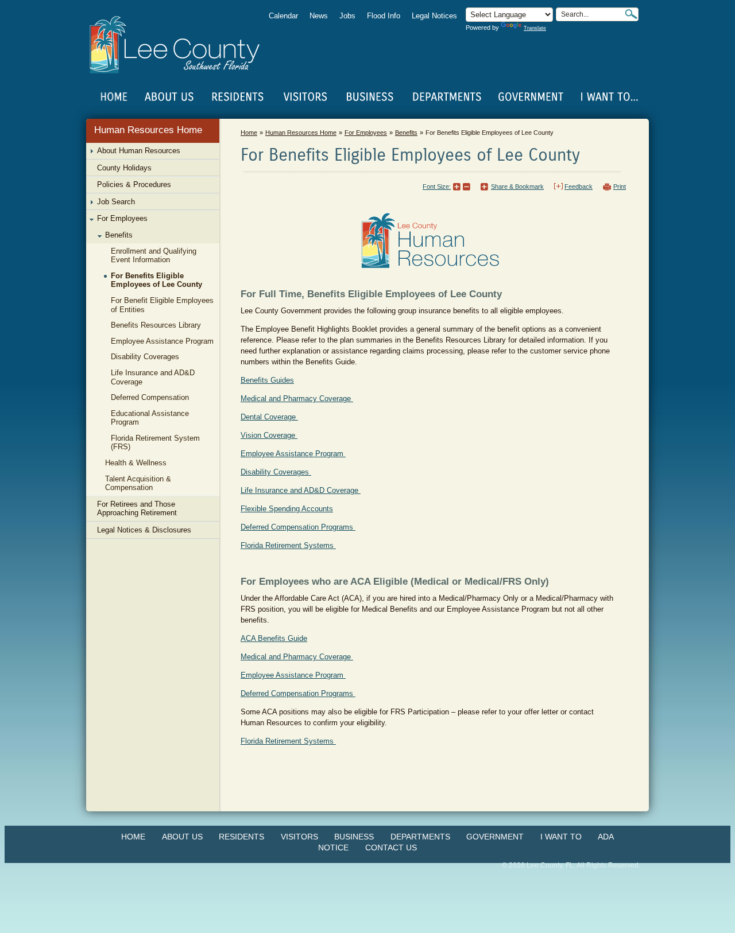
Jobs (347, 15)
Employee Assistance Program (293, 453)
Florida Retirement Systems (288, 545)
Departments (420, 836)
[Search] (631, 14)
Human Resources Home (148, 130)
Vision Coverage (269, 435)
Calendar (283, 15)
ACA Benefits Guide (274, 638)
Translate (535, 28)
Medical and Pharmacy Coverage (297, 398)
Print (619, 186)
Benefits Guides (267, 380)
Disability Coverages (276, 472)
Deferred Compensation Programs (298, 527)
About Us (182, 836)
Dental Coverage (269, 417)
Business (354, 836)
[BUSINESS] (370, 97)
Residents (241, 836)
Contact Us (391, 847)
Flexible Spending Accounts (287, 508)
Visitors (299, 836)
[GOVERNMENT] (530, 97)
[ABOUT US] (169, 97)
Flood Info (383, 15)
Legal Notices (434, 15)
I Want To (561, 836)
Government (495, 836)
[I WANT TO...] (608, 97)
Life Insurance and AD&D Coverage (301, 490)
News (319, 15)
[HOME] (114, 97)
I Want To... (608, 97)
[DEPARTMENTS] (447, 97)
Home (114, 97)
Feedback (578, 186)
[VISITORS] (305, 97)
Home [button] (182, 44)
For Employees (366, 132)
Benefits (406, 132)
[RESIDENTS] (237, 97)
